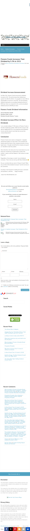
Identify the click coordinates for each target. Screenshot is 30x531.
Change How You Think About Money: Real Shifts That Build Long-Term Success (15, 332)
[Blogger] (19, 529)
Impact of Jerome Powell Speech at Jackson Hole (15, 429)
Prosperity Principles (10, 346)
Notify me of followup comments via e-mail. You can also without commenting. (14, 285)
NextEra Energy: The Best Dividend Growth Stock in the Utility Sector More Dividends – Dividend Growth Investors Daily (15, 414)
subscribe (5, 286)
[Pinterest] (15, 529)
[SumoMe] (28, 529)
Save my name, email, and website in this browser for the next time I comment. (15, 281)
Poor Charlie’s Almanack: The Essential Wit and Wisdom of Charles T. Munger (15, 436)
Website (21, 271)
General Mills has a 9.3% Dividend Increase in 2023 (14, 439)
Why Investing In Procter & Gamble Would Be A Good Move (15, 343)
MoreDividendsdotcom (11, 189)
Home (2, 49)
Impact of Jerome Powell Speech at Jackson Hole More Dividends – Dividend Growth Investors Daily (15, 427)
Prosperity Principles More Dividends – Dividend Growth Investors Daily (14, 396)
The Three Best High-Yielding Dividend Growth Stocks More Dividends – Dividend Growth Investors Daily (15, 421)
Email (12, 272)
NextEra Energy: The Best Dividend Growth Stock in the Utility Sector (15, 355)
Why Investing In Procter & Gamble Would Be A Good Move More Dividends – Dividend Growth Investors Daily (15, 390)
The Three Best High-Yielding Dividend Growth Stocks (14, 359)
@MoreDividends (12, 191)
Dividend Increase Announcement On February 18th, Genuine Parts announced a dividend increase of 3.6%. (15, 222)
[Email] (23, 529)
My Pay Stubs (8, 442)
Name (3, 272)
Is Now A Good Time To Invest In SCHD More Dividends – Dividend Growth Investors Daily (15, 408)
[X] (11, 529)
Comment (4, 251)
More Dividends (10, 63)
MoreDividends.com (5, 526)
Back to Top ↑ (26, 526)
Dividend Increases (10, 49)
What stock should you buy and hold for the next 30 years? (15, 339)
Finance (7, 439)
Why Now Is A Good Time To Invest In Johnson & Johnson (14, 349)
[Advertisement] (15, 16)
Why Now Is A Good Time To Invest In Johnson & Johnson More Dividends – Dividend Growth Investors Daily (14, 401)
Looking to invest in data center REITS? (14, 335)
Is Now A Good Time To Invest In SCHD (14, 352)
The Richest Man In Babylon (11, 329)
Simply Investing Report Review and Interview (15, 443)
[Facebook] (6, 529)
